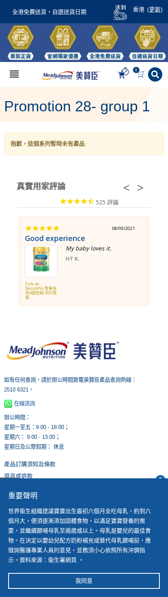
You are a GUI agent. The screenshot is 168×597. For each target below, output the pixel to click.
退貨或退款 (18, 476)
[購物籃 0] (141, 74)
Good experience (55, 238)
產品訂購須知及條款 (29, 464)
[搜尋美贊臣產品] (156, 74)
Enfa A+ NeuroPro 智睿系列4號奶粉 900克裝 (41, 291)
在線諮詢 (23, 403)
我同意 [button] (84, 580)
